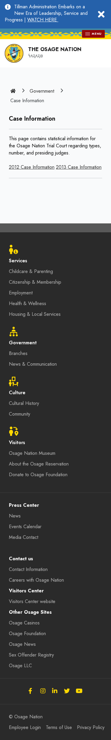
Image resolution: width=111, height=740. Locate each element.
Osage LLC (20, 665)
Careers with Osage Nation (36, 580)
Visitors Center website (32, 601)
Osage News (22, 644)
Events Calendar (25, 526)
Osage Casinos (24, 622)
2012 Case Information (31, 167)
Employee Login (25, 727)
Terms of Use (59, 727)
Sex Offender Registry (31, 654)
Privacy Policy (90, 727)
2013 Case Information (79, 167)
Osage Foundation (27, 633)
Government (42, 91)
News (15, 515)
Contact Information (28, 569)
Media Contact (23, 537)
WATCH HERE (42, 19)
